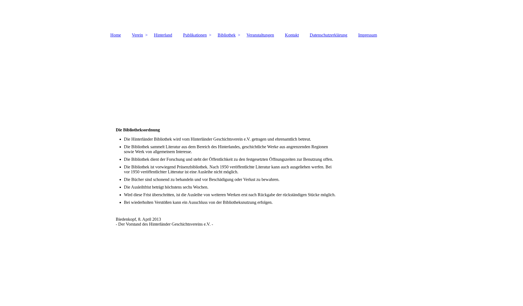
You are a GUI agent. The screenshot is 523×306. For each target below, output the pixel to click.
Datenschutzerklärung (328, 35)
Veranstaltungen (260, 35)
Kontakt (292, 35)
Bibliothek (227, 35)
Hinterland (163, 35)
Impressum (367, 35)
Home (115, 35)
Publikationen (195, 35)
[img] (261, 15)
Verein (137, 35)
